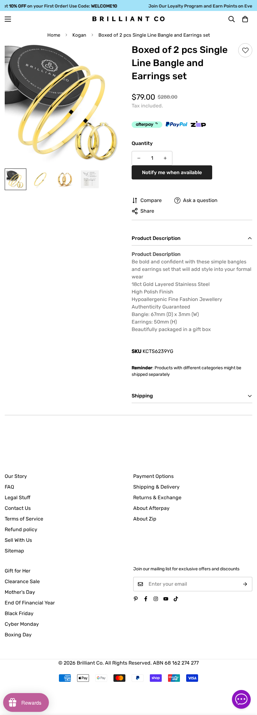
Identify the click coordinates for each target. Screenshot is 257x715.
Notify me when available (172, 172)
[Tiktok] (175, 598)
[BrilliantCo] (128, 19)
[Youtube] (165, 598)
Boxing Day (18, 635)
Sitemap (14, 551)
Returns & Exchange (157, 497)
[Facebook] (145, 598)
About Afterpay (151, 508)
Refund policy (21, 529)
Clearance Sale (22, 581)
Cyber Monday (22, 624)
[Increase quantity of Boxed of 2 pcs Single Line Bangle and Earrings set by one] (165, 158)
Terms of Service (24, 519)
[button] (245, 19)
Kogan (79, 35)
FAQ (9, 487)
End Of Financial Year (30, 603)
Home (53, 35)
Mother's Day (20, 592)
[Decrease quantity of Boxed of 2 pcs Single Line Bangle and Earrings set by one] (139, 158)
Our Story (16, 476)
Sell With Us (18, 540)
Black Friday (19, 613)
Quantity (142, 143)
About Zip (144, 519)
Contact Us (18, 508)
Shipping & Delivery (156, 487)
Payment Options (153, 476)
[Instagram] (155, 598)
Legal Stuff (17, 497)
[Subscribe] (245, 584)
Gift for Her (17, 571)
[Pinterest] (135, 598)
